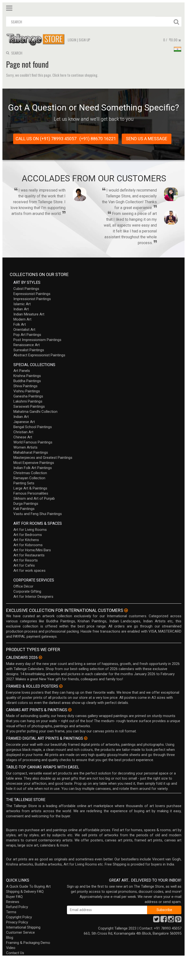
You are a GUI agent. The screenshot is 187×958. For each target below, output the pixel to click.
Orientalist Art (24, 329)
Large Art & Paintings (30, 488)
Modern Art (22, 319)
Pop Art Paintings (27, 334)
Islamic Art (22, 304)
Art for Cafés (24, 565)
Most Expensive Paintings (33, 463)
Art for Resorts (25, 560)
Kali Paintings (24, 509)
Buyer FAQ (14, 896)
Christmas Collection (30, 473)
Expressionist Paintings (31, 294)
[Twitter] (156, 920)
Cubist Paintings (26, 288)
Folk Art (19, 324)
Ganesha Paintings (28, 396)
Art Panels (21, 370)
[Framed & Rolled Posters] (61, 686)
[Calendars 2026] (40, 657)
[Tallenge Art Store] (36, 39)
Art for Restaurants (29, 555)
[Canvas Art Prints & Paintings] (70, 710)
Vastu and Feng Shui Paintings (37, 514)
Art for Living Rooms (30, 529)
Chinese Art (22, 437)
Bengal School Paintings (32, 427)
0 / (170, 39)
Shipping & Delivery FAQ (25, 891)
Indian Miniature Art (28, 314)
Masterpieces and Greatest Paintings (42, 457)
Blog (9, 937)
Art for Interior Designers (33, 596)
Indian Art (21, 309)
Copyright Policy (19, 917)
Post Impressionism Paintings (37, 340)
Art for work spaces (29, 570)
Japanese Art (24, 422)
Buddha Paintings (27, 381)
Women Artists (25, 447)
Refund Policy (17, 907)
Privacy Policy (17, 922)
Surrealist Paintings (28, 350)
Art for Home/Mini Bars (32, 550)
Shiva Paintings (25, 386)
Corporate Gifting (27, 591)
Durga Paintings (25, 503)
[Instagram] (171, 920)
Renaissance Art (26, 345)
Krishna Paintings (27, 376)
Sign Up (84, 39)
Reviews (12, 902)
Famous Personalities (30, 493)
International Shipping (23, 927)
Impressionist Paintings (32, 299)
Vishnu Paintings (26, 391)
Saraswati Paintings (29, 406)
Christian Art (23, 432)
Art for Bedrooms (27, 535)
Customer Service (20, 932)
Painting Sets (23, 483)
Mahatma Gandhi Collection (35, 411)
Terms (11, 912)
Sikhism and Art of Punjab (34, 498)
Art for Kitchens (26, 540)
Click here (59, 75)
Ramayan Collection (29, 478)
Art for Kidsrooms (28, 545)
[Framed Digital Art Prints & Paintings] (85, 738)
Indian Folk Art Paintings (32, 468)
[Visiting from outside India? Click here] (126, 610)
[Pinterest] (178, 920)
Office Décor (23, 586)
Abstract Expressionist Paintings (39, 355)
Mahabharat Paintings (30, 452)
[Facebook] (163, 920)
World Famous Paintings (32, 442)
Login (72, 39)
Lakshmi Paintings (27, 401)
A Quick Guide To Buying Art (28, 886)
